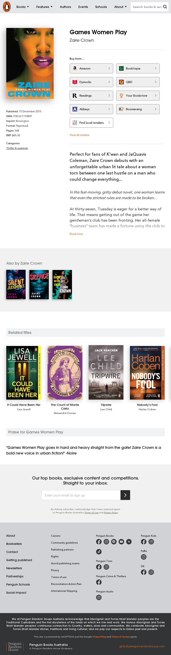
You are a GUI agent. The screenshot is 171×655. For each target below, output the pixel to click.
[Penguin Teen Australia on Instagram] (106, 567)
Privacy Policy (111, 512)
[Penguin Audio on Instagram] (99, 597)
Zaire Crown (82, 40)
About (10, 536)
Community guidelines (64, 542)
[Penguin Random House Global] (17, 646)
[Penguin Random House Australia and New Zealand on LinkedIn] (129, 541)
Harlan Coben (147, 409)
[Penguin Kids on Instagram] (151, 541)
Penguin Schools (18, 584)
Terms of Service (121, 636)
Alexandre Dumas (65, 413)
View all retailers (79, 135)
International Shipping (64, 591)
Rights (55, 556)
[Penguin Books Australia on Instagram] (106, 541)
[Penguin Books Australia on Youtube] (121, 541)
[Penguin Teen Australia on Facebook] (99, 567)
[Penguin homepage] (7, 6)
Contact (12, 552)
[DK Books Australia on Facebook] (143, 572)
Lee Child (106, 409)
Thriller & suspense (17, 148)
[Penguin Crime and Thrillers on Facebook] (99, 582)
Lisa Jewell (23, 409)
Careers (55, 536)
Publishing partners (62, 549)
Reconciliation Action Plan (66, 584)
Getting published (19, 560)
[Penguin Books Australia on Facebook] (99, 541)
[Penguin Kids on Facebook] (143, 541)
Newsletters (14, 568)
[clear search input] (165, 7)
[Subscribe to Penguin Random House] (125, 495)
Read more (76, 234)
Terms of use (59, 577)
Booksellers (14, 544)
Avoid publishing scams (65, 563)
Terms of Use (91, 512)
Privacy (55, 570)
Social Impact (16, 592)
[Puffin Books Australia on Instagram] (143, 557)
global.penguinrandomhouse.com (142, 646)
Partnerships (14, 576)
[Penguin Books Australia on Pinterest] (114, 541)
